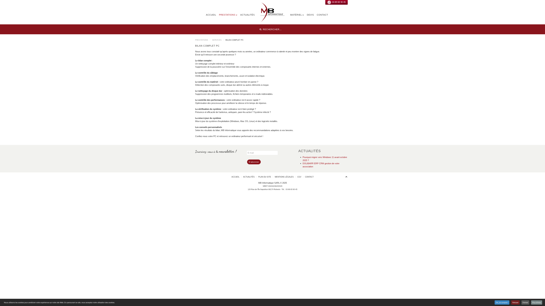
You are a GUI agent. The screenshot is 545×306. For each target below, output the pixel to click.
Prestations (227, 15)
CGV (299, 177)
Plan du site (264, 177)
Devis (310, 15)
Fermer (525, 302)
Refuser (515, 302)
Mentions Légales (284, 177)
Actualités (247, 15)
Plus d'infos (536, 302)
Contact (322, 15)
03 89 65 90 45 (339, 2)
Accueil (211, 15)
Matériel (296, 15)
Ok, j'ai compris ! (502, 302)
